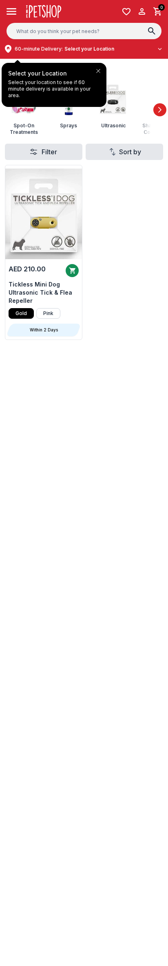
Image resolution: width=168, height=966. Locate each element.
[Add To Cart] (72, 270)
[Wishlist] (126, 12)
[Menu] (12, 11)
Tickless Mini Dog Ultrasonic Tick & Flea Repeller (40, 292)
